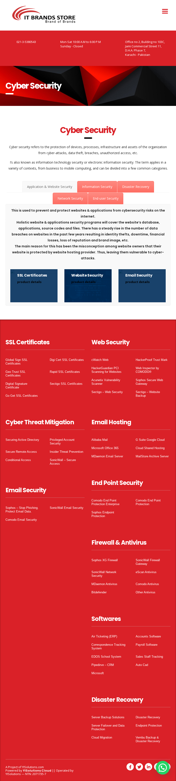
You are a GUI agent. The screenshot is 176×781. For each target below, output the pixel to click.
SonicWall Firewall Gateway (148, 562)
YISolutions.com (33, 767)
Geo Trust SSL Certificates (15, 373)
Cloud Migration (101, 737)
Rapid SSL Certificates (65, 372)
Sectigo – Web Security (107, 392)
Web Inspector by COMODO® (147, 370)
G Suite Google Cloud (150, 439)
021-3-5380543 (26, 42)
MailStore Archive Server (152, 456)
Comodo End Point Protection (148, 502)
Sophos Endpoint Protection (102, 514)
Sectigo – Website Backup (148, 393)
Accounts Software (148, 636)
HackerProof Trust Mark (152, 360)
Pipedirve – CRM (102, 665)
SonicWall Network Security (103, 573)
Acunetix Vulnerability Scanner (105, 381)
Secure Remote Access (21, 451)
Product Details (29, 282)
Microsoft (97, 673)
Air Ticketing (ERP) (104, 636)
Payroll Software (146, 644)
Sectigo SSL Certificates (66, 383)
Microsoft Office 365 (104, 448)
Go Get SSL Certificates (22, 395)
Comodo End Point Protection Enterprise (105, 502)
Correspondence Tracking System (108, 646)
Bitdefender (99, 592)
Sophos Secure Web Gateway (149, 381)
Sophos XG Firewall (104, 560)
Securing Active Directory (22, 439)
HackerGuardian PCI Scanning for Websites (106, 370)
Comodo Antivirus (147, 584)
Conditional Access (18, 460)
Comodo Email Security (21, 519)
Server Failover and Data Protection (107, 727)
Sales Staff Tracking (149, 656)
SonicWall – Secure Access (63, 461)
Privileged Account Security (62, 441)
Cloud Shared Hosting (150, 448)
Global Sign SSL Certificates (17, 361)
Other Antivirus (145, 592)
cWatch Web (99, 360)
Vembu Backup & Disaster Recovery (148, 739)
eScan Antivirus (146, 572)
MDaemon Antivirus (104, 584)
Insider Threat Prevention (66, 451)
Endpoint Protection (149, 725)
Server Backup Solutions (107, 717)
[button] (163, 768)
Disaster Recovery (148, 717)
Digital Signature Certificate (16, 385)
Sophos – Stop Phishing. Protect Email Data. (22, 509)
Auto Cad (142, 665)
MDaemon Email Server (107, 456)
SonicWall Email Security (66, 507)
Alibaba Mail (99, 439)
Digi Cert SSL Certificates (67, 360)
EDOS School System (106, 656)
